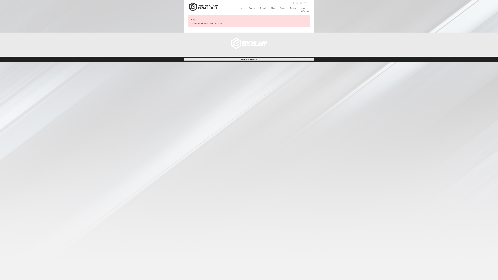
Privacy (293, 8)
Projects (252, 8)
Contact (283, 8)
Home (242, 8)
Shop (273, 8)
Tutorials (263, 8)
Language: (305, 8)
